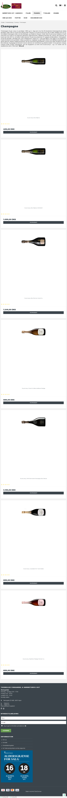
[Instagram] (3, 709)
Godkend (6, 730)
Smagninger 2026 (36, 18)
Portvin (18, 18)
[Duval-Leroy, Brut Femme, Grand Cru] (33, 262)
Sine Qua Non (7, 18)
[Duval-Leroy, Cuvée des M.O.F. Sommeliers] (33, 533)
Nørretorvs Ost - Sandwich (12, 13)
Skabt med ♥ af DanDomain (34, 791)
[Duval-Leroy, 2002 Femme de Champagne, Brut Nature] (33, 443)
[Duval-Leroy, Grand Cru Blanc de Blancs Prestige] (33, 352)
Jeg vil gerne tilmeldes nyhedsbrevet (19, 726)
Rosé (25, 18)
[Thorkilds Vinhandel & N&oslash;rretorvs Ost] (11, 5)
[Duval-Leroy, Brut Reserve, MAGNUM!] (33, 172)
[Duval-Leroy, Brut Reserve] (33, 82)
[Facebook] (1, 709)
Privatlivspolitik (5, 797)
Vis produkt (33, 132)
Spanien (56, 13)
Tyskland (46, 13)
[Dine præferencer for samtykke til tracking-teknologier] (64, 795)
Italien (28, 13)
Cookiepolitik (14, 797)
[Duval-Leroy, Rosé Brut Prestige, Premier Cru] (33, 623)
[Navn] (33, 718)
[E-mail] (33, 722)
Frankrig (37, 13)
